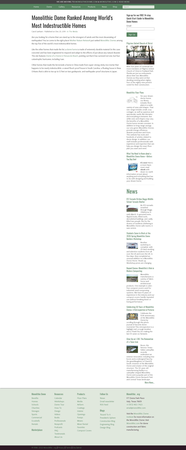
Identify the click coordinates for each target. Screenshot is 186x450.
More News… (149, 382)
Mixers (80, 421)
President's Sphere (108, 418)
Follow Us (104, 394)
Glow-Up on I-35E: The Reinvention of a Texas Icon (140, 340)
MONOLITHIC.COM (108, 2)
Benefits (35, 398)
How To (57, 408)
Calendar (58, 398)
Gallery (62, 7)
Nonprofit (58, 424)
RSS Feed (104, 405)
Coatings (81, 408)
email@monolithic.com (136, 408)
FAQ (56, 430)
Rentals (35, 424)
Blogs (102, 410)
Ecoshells (36, 421)
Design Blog (105, 427)
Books (57, 417)
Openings (81, 414)
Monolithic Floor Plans (135, 92)
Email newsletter (107, 401)
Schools (35, 405)
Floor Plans (82, 398)
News (104, 7)
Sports (34, 414)
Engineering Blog (107, 424)
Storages (35, 411)
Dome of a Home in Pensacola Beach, (62, 56)
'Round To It (105, 415)
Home (36, 7)
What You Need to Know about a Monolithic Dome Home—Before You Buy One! (139, 156)
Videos (57, 414)
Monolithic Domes (108, 40)
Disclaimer (77, 448)
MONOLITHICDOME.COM (86, 2)
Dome (49, 7)
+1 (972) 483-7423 (134, 405)
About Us (58, 437)
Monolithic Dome (39, 394)
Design (57, 411)
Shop (115, 7)
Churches (35, 408)
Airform (80, 405)
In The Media (72, 32)
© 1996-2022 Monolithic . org (44, 448)
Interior (80, 411)
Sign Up (132, 34)
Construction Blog (107, 421)
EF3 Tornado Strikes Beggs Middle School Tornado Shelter (140, 200)
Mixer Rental (82, 424)
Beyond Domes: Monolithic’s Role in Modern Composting (140, 269)
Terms (68, 448)
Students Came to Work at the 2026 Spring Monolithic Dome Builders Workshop (138, 236)
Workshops (59, 401)
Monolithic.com (133, 423)
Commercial (37, 417)
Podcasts (58, 427)
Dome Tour (59, 405)
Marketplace (37, 430)
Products (91, 7)
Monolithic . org (133, 394)
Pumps (80, 417)
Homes (35, 401)
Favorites (81, 427)
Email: (129, 26)
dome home (72, 49)
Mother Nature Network (80, 40)
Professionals (60, 421)
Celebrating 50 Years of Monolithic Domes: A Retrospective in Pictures (140, 308)
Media (79, 401)
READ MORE (124, 2)
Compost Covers (84, 430)
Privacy (61, 448)
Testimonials (59, 434)
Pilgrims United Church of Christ (140, 43)
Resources (76, 7)
